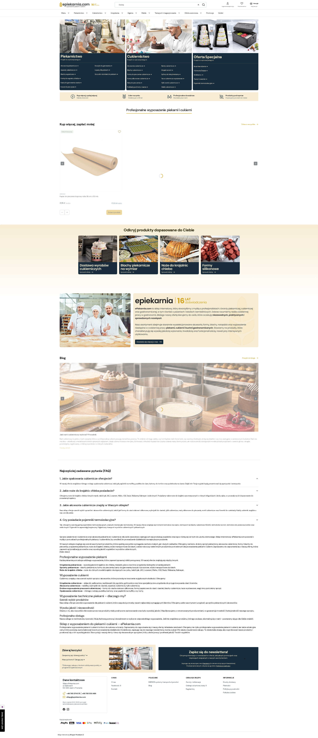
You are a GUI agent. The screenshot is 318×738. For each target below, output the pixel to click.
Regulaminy (190, 689)
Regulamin (206, 663)
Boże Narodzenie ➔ (201, 66)
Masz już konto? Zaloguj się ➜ (73, 659)
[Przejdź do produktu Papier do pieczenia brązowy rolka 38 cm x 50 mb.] (91, 160)
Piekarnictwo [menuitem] (79, 13)
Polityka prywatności (231, 689)
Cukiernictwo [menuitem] (97, 13)
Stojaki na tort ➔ (167, 70)
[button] (203, 5)
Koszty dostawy (229, 682)
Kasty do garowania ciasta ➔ (71, 83)
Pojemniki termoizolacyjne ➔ (204, 83)
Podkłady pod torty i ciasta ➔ (137, 87)
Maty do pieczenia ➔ (134, 83)
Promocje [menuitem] (210, 13)
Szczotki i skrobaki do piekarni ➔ (106, 74)
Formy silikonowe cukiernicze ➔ (138, 79)
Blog (150, 685)
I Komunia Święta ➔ (200, 71)
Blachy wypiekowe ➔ (68, 74)
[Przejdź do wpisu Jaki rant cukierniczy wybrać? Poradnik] (159, 397)
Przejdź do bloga (248, 358)
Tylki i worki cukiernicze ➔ (170, 83)
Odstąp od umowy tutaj (195, 685)
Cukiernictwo (138, 56)
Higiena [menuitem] (130, 13)
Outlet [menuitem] (220, 13)
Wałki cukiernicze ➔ (168, 87)
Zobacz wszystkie (248, 124)
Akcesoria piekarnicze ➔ (69, 66)
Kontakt (114, 689)
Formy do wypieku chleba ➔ (71, 78)
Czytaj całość (65, 448)
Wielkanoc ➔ (198, 75)
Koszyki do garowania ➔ (103, 66)
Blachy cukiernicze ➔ (135, 70)
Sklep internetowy (70, 735)
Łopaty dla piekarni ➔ (102, 70)
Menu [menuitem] (63, 13)
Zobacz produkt (114, 212)
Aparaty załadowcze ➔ (69, 70)
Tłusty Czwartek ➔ (200, 79)
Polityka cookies (229, 692)
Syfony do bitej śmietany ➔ (170, 74)
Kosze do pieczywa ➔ (68, 87)
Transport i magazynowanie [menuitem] (165, 13)
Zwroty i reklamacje (193, 682)
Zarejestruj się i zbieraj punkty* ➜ (74, 655)
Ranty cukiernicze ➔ (168, 66)
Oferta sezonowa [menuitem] (191, 13)
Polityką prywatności (223, 666)
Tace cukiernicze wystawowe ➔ (172, 79)
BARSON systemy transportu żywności (163, 682)
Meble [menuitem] (144, 13)
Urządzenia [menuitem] (115, 13)
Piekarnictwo (71, 56)
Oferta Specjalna (208, 57)
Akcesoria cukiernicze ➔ (136, 66)
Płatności (226, 685)
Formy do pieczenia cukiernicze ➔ (139, 74)
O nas (113, 682)
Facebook (115, 685)
